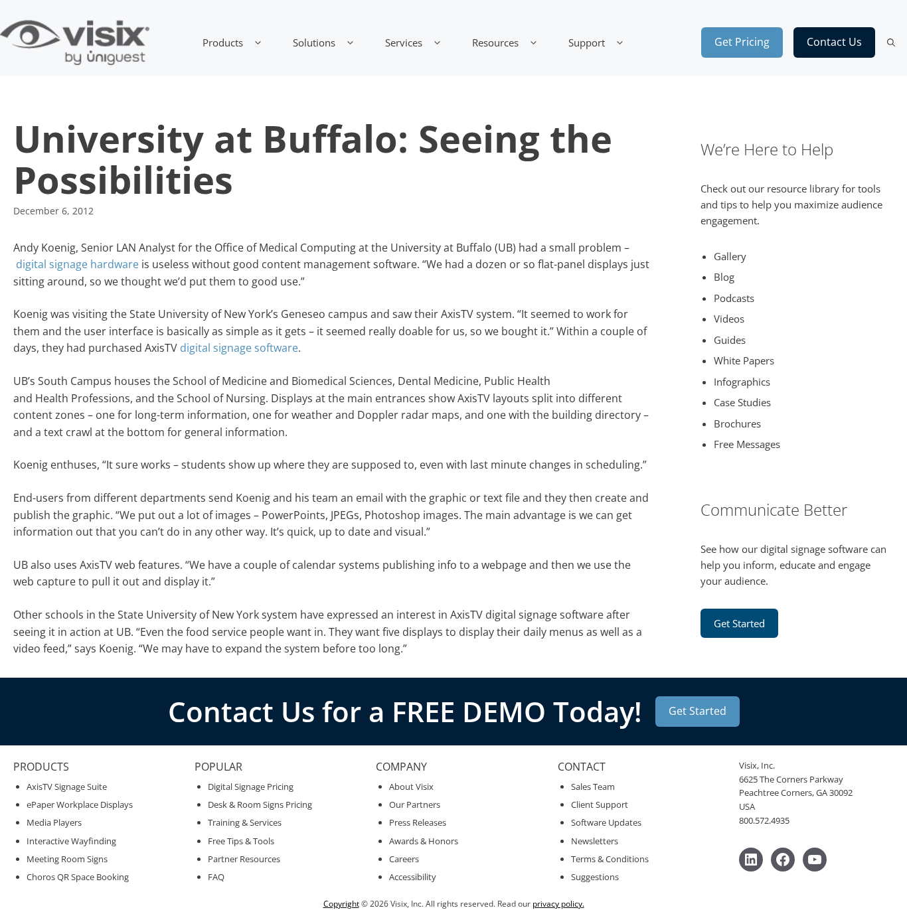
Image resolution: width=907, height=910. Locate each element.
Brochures (737, 423)
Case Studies (742, 402)
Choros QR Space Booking (78, 877)
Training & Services (245, 822)
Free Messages (747, 444)
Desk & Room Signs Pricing (260, 804)
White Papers (744, 360)
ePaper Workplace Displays (80, 804)
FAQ (216, 877)
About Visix (411, 787)
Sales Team (593, 787)
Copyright (341, 903)
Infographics (742, 381)
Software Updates (606, 822)
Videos (729, 318)
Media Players (54, 822)
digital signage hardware (77, 264)
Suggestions (595, 877)
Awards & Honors (423, 841)
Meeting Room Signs (67, 859)
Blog (724, 276)
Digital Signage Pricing (250, 787)
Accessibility (412, 877)
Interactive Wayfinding (71, 841)
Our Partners (414, 804)
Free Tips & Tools (241, 841)
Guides (730, 339)
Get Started (739, 623)
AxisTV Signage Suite (67, 787)
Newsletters (594, 841)
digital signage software (239, 348)
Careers (404, 859)
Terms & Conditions (610, 859)
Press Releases (417, 822)
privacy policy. (558, 903)
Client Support (599, 804)
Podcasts (734, 298)
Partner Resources (244, 859)
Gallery (730, 256)
